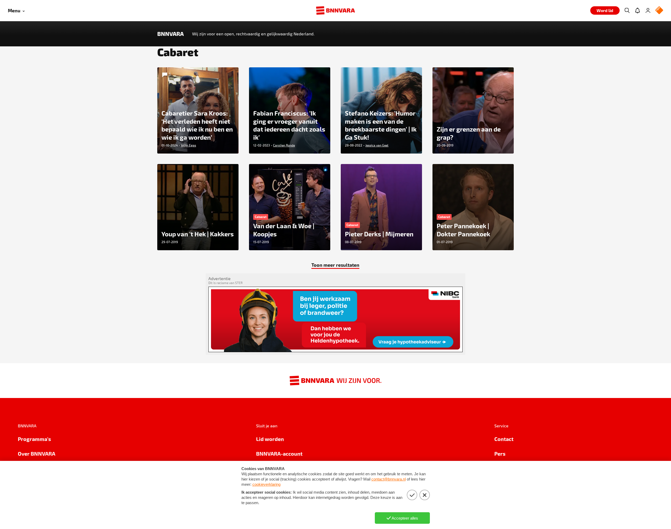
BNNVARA (170, 34)
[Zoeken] (627, 10)
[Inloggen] (648, 10)
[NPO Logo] (659, 10)
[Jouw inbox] (637, 10)
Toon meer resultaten (335, 265)
